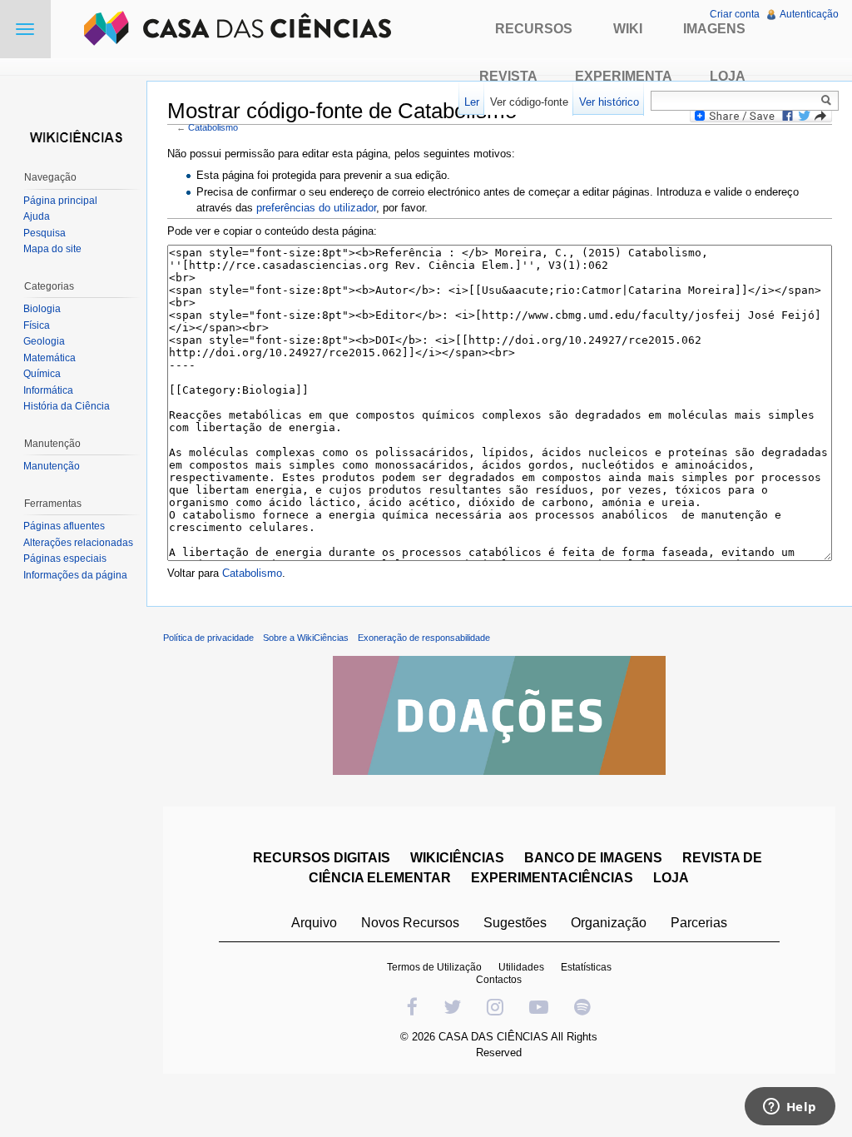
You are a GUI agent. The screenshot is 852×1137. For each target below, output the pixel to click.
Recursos (533, 29)
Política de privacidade (208, 638)
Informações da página (75, 575)
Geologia (44, 341)
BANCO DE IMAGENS (593, 858)
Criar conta (735, 14)
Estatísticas (586, 967)
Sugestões (515, 923)
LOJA (671, 878)
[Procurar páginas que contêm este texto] (829, 100)
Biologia (42, 309)
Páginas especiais (64, 558)
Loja (728, 76)
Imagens (714, 29)
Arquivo (314, 923)
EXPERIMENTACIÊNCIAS (552, 878)
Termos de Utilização (434, 967)
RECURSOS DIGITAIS (321, 858)
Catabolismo (213, 127)
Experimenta (623, 76)
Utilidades (521, 967)
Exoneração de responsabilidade (424, 638)
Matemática (49, 358)
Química (42, 374)
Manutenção (51, 466)
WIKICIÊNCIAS (457, 858)
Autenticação (809, 14)
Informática (48, 390)
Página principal (60, 200)
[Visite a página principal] (73, 135)
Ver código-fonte (529, 102)
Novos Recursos (410, 923)
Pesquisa (44, 233)
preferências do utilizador (316, 207)
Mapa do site (52, 249)
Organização (608, 923)
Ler (471, 102)
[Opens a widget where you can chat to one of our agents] (789, 1108)
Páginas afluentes (64, 526)
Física (36, 325)
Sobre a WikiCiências (306, 638)
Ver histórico (609, 102)
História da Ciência (66, 406)
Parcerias (699, 923)
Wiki (627, 29)
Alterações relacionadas (78, 543)
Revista (508, 76)
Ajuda (36, 216)
